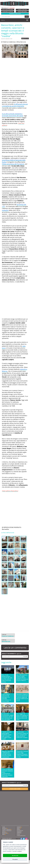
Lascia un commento (15, 647)
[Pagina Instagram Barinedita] (26, 838)
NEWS (3, 834)
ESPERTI (18, 829)
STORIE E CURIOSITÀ (6, 829)
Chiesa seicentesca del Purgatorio (13, 164)
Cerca (26, 16)
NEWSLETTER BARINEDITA (11, 653)
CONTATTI (19, 833)
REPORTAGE (4, 833)
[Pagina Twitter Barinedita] (24, 838)
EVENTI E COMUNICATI (6, 830)
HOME (3, 827)
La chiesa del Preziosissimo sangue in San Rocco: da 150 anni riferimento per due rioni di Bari (7, 716)
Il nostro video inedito (15, 789)
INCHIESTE (4, 828)
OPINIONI (19, 827)
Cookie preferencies (21, 835)
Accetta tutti (15, 855)
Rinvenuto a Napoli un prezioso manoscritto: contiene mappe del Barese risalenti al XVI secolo (22, 697)
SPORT (18, 828)
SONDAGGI (19, 831)
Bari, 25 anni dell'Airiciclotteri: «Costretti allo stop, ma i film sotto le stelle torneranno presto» (7, 678)
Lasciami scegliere (17, 851)
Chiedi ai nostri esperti (7, 838)
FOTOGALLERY (20, 830)
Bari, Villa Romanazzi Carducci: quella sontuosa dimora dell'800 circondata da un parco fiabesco (22, 677)
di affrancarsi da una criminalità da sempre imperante (15, 105)
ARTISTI (3, 831)
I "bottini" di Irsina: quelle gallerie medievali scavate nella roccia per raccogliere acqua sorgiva (7, 735)
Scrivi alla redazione (6, 839)
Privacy (18, 834)
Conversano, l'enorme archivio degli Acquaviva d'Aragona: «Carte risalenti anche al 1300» (22, 754)
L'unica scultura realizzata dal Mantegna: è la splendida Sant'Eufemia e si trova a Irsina (6, 698)
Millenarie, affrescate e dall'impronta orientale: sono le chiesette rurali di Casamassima (7, 754)
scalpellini (5, 210)
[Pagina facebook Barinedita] (21, 838)
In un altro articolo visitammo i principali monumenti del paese (12, 115)
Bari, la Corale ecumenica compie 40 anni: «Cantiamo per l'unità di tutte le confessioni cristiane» (22, 734)
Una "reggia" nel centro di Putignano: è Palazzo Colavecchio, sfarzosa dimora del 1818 (22, 716)
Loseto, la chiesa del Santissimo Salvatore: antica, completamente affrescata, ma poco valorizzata (7, 773)
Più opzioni (15, 859)
